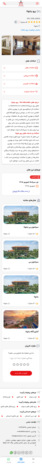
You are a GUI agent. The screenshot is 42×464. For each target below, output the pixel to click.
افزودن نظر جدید (21, 373)
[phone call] (4, 3)
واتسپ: (26, 431)
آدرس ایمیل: (24, 436)
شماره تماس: (27, 427)
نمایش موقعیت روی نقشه (30, 30)
